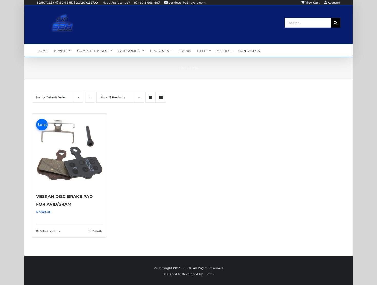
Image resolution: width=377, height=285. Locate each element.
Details (97, 231)
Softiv (209, 274)
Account (333, 2)
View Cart (312, 2)
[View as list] (161, 97)
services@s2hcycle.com (187, 2)
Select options (50, 231)
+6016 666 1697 (148, 2)
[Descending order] (90, 97)
